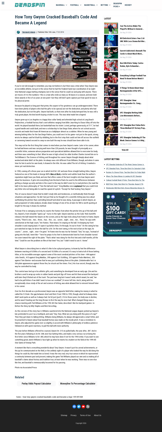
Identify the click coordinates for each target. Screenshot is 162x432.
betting (104, 5)
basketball (89, 5)
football (74, 5)
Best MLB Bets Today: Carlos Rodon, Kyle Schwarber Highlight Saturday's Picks (131, 65)
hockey (128, 5)
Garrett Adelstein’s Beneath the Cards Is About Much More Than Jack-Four (133, 52)
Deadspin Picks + (117, 5)
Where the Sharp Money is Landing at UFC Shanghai (124, 176)
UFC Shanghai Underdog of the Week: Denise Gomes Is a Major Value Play (133, 139)
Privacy (73, 415)
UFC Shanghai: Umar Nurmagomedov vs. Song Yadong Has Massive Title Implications (130, 102)
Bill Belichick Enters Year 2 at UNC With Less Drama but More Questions (132, 40)
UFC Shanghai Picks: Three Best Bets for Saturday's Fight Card (125, 168)
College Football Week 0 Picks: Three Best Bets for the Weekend (125, 180)
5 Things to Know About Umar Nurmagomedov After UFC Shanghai (132, 89)
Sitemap (64, 415)
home (18, 397)
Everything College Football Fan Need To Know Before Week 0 (133, 77)
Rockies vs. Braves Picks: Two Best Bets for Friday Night (125, 172)
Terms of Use (85, 415)
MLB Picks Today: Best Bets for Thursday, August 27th (124, 184)
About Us (97, 415)
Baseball (60, 5)
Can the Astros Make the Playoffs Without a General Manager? (131, 27)
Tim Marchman (28, 32)
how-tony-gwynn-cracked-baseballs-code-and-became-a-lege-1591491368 (53, 397)
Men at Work (55, 174)
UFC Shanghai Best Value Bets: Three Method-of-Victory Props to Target (133, 127)
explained (78, 186)
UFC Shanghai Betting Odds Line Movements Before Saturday (131, 114)
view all (125, 150)
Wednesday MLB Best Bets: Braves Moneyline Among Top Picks (125, 188)
